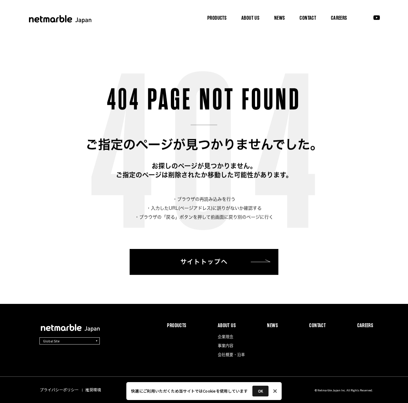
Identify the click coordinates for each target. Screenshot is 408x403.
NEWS (279, 18)
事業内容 (250, 39)
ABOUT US (251, 18)
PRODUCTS (216, 18)
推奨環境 (93, 390)
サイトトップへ (204, 262)
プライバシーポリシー (59, 390)
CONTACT (308, 18)
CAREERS (339, 18)
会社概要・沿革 (289, 39)
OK (260, 390)
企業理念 (217, 39)
